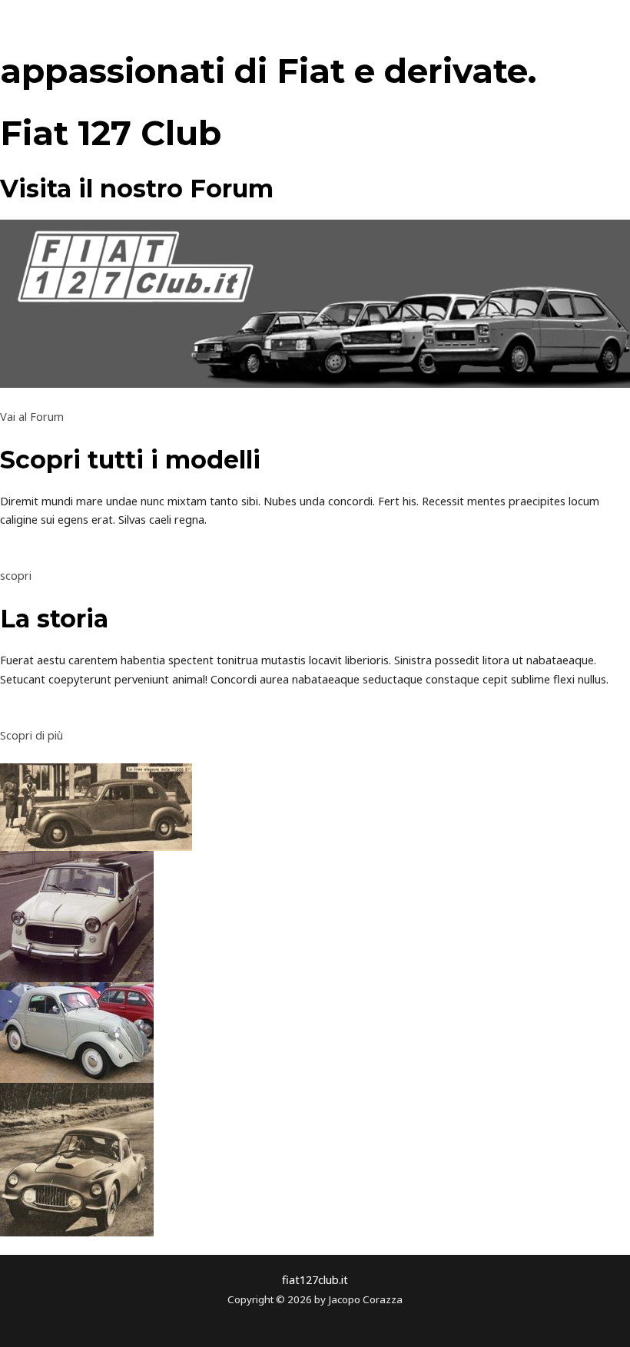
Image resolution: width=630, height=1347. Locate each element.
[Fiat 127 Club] (77, 27)
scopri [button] (16, 575)
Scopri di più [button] (31, 735)
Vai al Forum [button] (32, 416)
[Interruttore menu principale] (600, 27)
